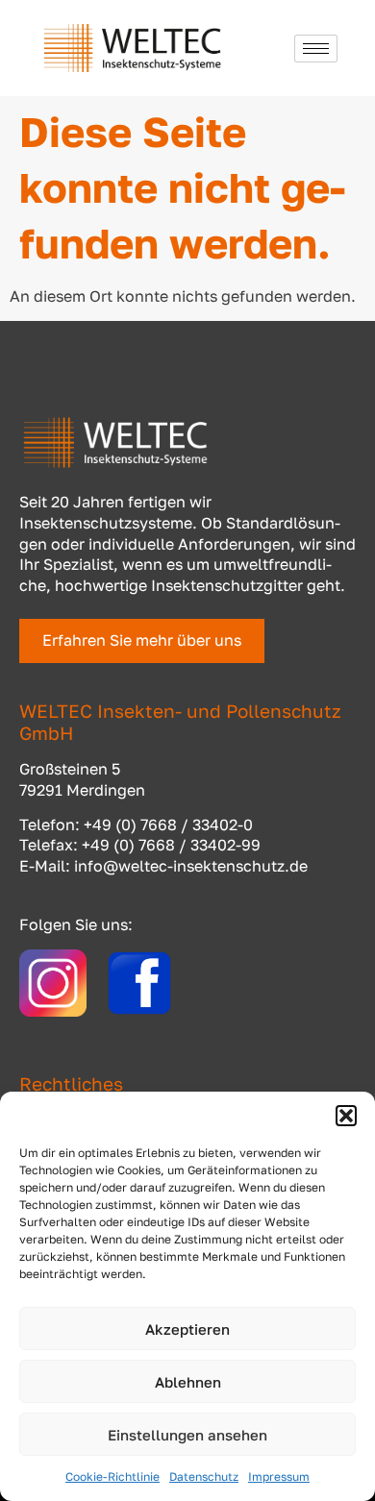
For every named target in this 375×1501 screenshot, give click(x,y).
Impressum (279, 1476)
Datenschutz (203, 1476)
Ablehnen (188, 1381)
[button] (346, 1115)
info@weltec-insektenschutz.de (191, 865)
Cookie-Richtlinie (112, 1476)
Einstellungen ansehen (187, 1434)
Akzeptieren (187, 1329)
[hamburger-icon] (316, 48)
